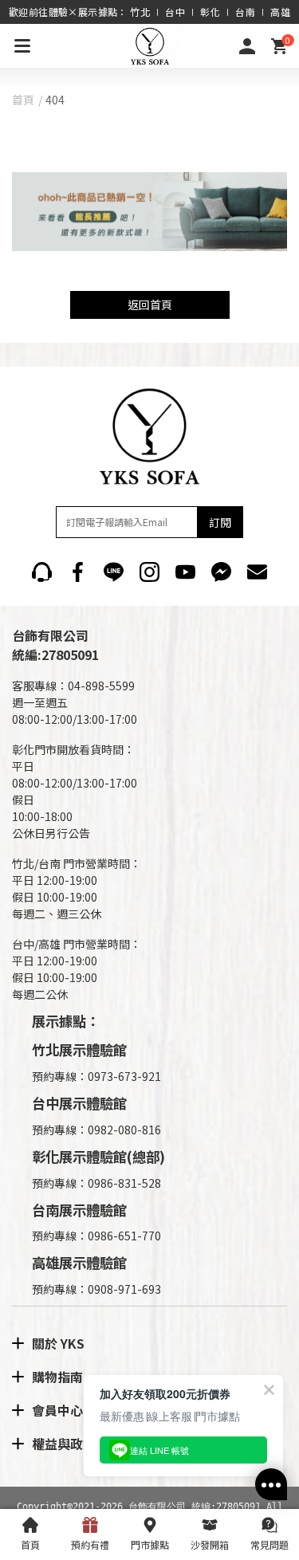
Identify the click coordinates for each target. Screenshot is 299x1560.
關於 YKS (58, 1343)
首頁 (23, 100)
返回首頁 (150, 304)
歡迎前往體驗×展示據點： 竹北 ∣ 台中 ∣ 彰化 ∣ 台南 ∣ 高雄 (149, 11)
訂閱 (220, 522)
